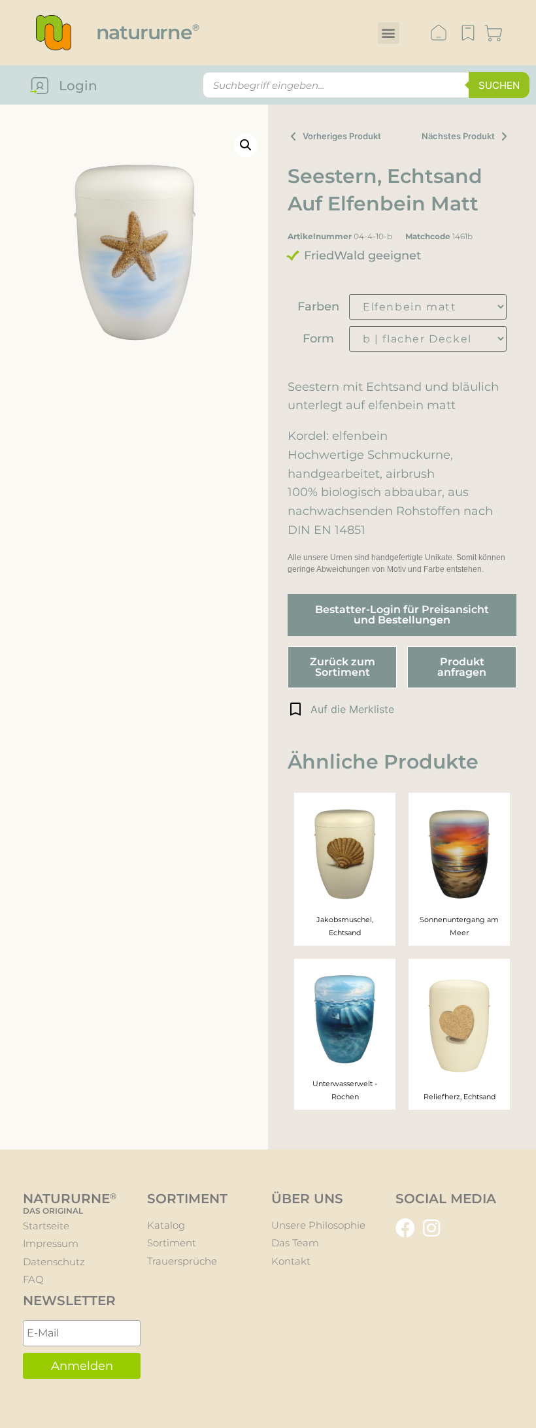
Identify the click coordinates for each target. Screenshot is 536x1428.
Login (78, 85)
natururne (147, 32)
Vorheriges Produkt (342, 136)
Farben (318, 306)
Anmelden (82, 1366)
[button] (388, 33)
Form (318, 338)
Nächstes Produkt (458, 136)
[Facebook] (405, 1228)
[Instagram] (431, 1228)
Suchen (499, 85)
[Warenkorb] (493, 34)
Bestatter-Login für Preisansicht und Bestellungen (402, 614)
